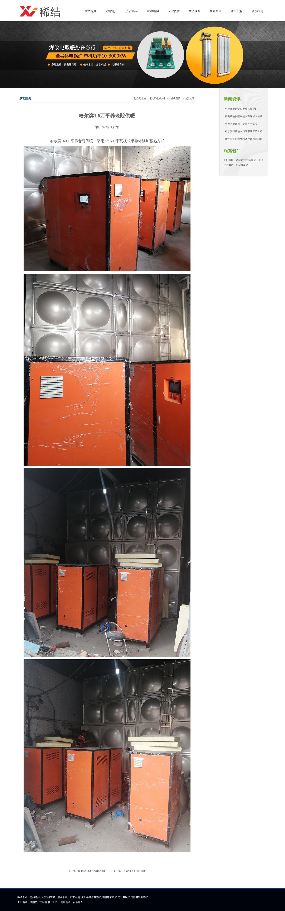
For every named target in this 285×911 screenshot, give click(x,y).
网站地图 (66, 902)
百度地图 (78, 902)
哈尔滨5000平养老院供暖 (92, 871)
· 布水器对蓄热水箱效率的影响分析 (242, 131)
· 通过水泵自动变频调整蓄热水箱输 (242, 138)
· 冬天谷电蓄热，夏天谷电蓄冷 (240, 123)
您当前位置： (141, 98)
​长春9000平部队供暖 (134, 871)
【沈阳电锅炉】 (157, 98)
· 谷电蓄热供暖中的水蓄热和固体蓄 (242, 116)
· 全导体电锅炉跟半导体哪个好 (240, 108)
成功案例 (175, 98)
